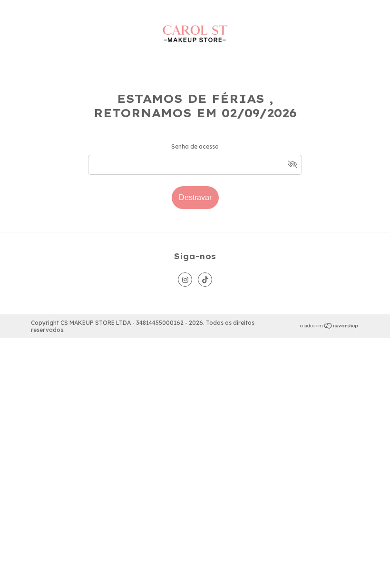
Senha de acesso (195, 146)
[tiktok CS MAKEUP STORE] (205, 279)
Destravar (195, 197)
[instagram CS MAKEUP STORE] (185, 279)
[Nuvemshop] (329, 326)
